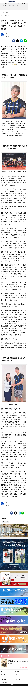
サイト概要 (3, 679)
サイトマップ (18, 674)
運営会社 (17, 671)
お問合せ (3, 674)
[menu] (1, 1)
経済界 (14, 64)
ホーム (2, 671)
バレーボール (5, 521)
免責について (18, 679)
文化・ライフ (5, 12)
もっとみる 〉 (23, 667)
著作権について (4, 682)
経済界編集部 (7, 36)
